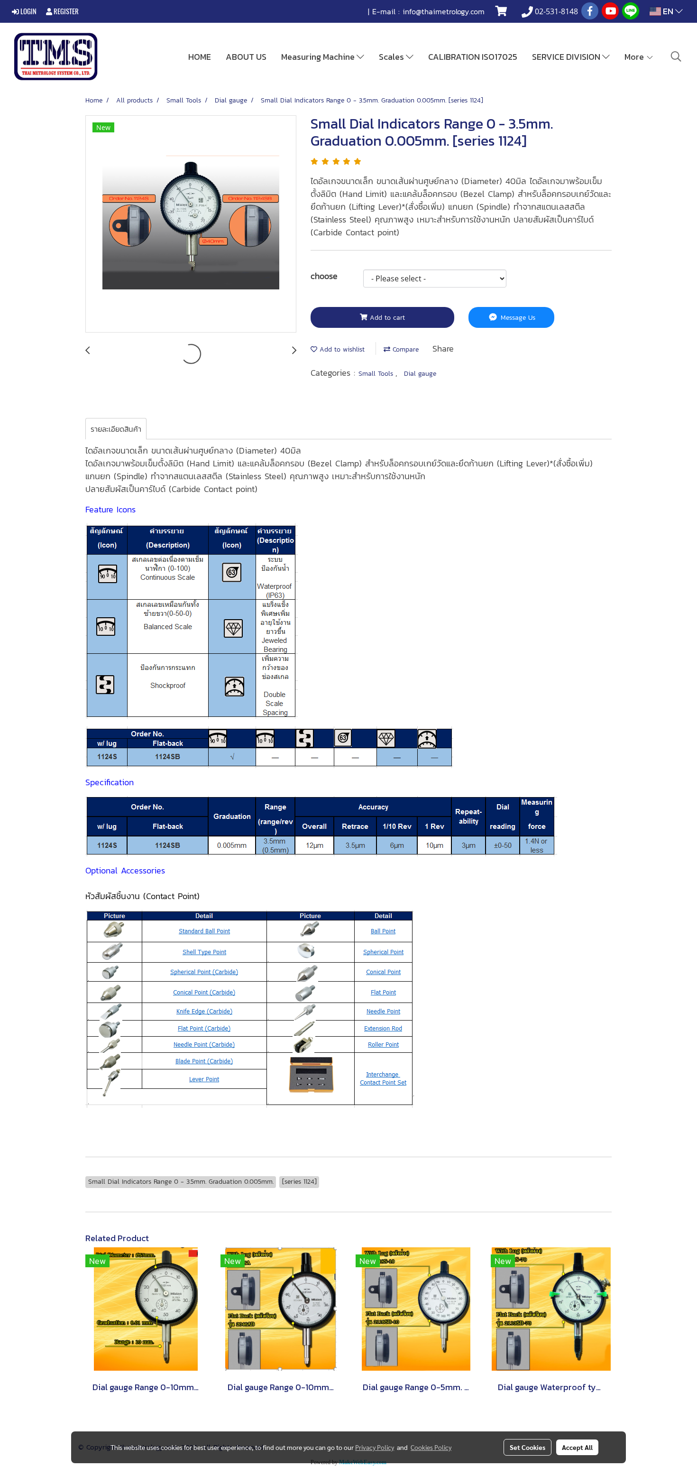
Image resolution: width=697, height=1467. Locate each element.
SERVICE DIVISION (567, 56)
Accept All (577, 1447)
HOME (199, 56)
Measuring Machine (319, 56)
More (635, 56)
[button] (676, 56)
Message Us (516, 318)
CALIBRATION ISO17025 (472, 56)
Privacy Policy (374, 1447)
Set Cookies (527, 1447)
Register (65, 11)
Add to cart (386, 318)
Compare (404, 349)
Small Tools (376, 374)
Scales (392, 56)
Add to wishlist (341, 349)
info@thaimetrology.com (444, 11)
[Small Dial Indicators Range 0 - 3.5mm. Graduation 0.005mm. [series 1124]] (191, 224)
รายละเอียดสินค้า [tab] (116, 429)
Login (28, 11)
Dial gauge (420, 374)
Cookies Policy (431, 1447)
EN (668, 11)
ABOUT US (246, 56)
